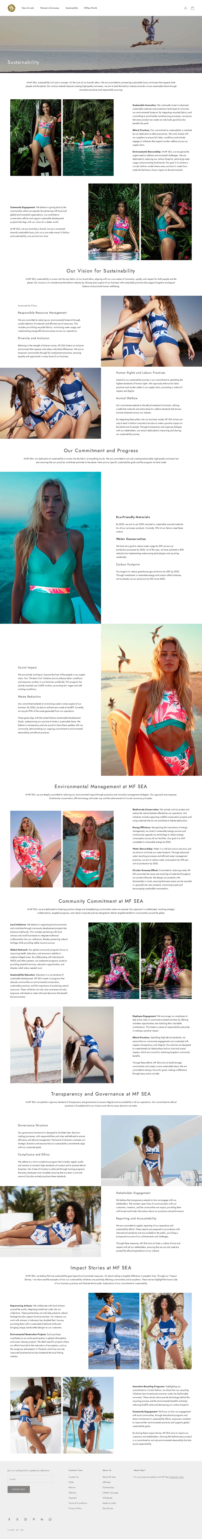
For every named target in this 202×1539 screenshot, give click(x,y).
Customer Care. (176, 1477)
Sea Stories (108, 1508)
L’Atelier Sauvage (110, 1492)
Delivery (72, 1492)
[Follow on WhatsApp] (50, 1519)
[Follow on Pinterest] (33, 1519)
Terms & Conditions (78, 1503)
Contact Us (74, 1477)
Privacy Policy (75, 1508)
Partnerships (108, 1487)
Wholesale (107, 1497)
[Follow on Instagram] (25, 1519)
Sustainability (72, 7)
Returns (72, 1487)
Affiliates (107, 1482)
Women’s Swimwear (49, 7)
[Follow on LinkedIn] (42, 1519)
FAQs (71, 1482)
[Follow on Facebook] (9, 1519)
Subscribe (18, 1489)
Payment (72, 1497)
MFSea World (90, 7)
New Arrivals (28, 7)
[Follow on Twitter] (17, 1519)
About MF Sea (109, 1477)
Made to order (109, 1503)
